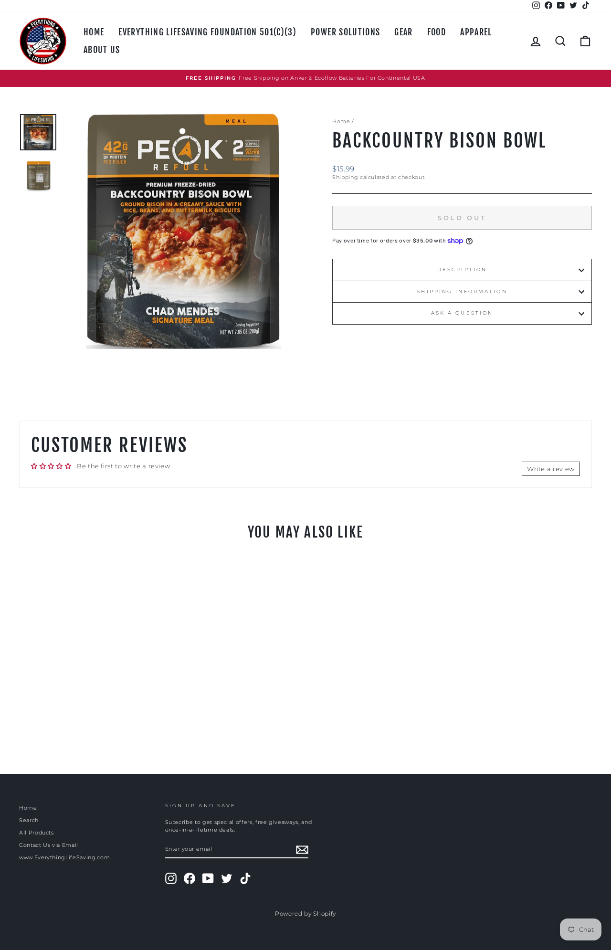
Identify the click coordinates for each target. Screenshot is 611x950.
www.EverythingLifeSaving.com (64, 857)
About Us (102, 49)
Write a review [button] (551, 469)
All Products (36, 832)
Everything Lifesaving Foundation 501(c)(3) (207, 32)
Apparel (476, 32)
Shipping (345, 177)
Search (29, 820)
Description (462, 269)
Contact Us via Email (48, 845)
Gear (403, 32)
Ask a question (462, 313)
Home (94, 32)
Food (436, 32)
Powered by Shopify (305, 913)
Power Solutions (345, 32)
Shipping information (462, 291)
